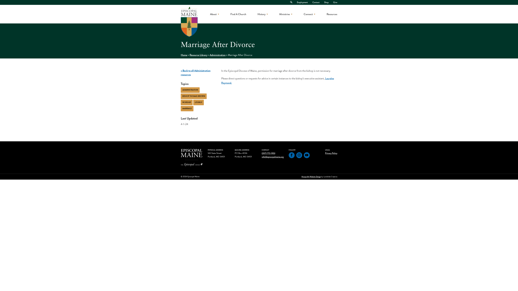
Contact (316, 2)
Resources (332, 14)
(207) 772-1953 (268, 153)
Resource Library (198, 55)
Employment (302, 2)
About (213, 14)
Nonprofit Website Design (311, 176)
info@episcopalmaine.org (273, 156)
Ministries (284, 14)
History (261, 14)
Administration (218, 55)
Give (335, 2)
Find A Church (238, 14)
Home (184, 55)
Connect (308, 14)
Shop (326, 2)
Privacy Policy (331, 153)
